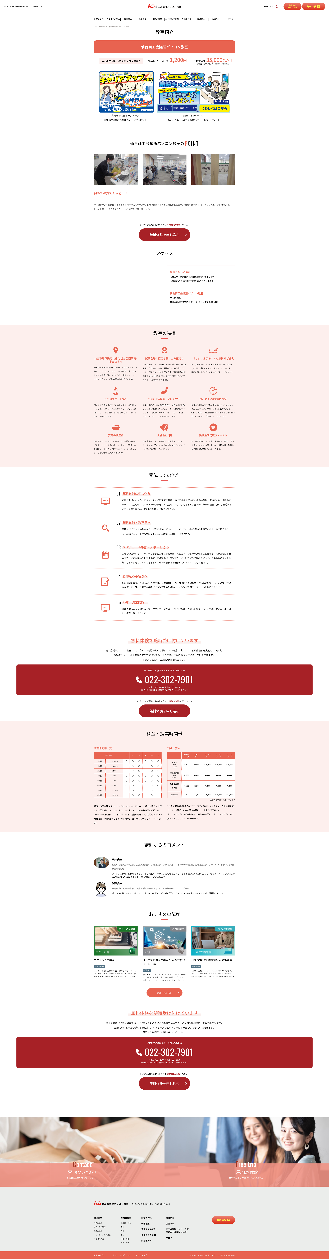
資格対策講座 (99, 1239)
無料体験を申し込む (164, 234)
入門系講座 (98, 1223)
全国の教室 (157, 19)
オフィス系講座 (100, 1227)
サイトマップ (141, 1255)
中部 (122, 1231)
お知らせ (216, 19)
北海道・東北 (126, 1223)
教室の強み (98, 19)
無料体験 (311, 6)
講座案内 (128, 19)
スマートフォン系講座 (102, 1235)
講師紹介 (201, 19)
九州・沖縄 (125, 1242)
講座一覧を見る (164, 992)
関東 (122, 1227)
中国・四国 (125, 1239)
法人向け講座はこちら (292, 6)
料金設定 (142, 19)
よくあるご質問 (172, 19)
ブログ (230, 19)
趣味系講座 (98, 1231)
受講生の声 (186, 19)
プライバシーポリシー (121, 1255)
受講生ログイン (269, 6)
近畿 (122, 1235)
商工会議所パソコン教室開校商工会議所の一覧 (177, 1231)
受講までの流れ (113, 19)
